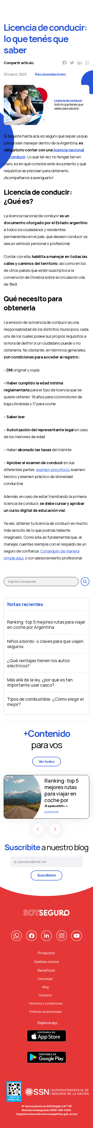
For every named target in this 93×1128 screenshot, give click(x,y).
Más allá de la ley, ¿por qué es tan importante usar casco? (40, 682)
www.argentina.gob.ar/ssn (60, 1114)
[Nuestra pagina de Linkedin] (46, 935)
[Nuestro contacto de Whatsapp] (16, 935)
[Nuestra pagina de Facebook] (31, 935)
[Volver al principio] (46, 912)
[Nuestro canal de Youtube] (76, 935)
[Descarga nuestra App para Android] (46, 1059)
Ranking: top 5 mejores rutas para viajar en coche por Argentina (46, 624)
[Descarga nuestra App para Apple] (46, 1038)
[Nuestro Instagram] (61, 935)
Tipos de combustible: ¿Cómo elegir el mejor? (45, 701)
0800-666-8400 (60, 1110)
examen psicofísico (53, 469)
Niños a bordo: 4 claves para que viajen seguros (45, 643)
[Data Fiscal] (14, 1093)
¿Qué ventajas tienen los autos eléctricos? (38, 663)
